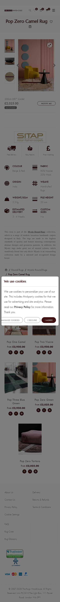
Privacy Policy (22, 307)
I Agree (49, 320)
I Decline (32, 320)
